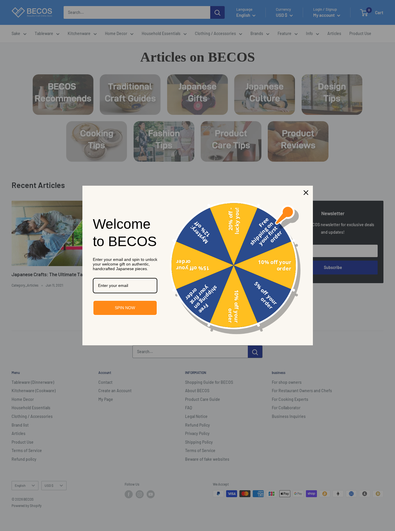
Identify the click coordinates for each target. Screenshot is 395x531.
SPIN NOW (125, 307)
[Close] (306, 193)
